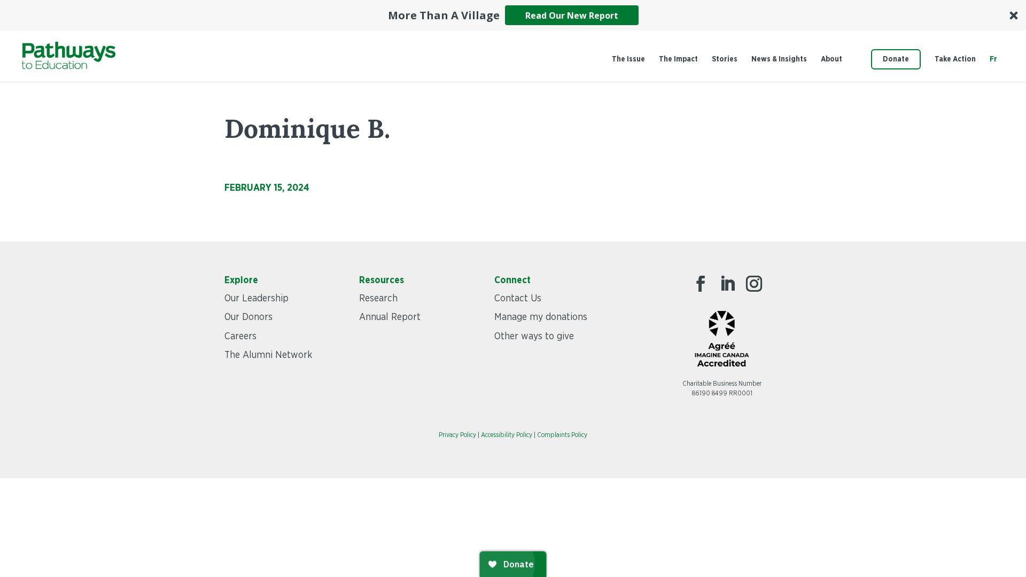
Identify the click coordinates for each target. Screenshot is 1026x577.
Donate (896, 59)
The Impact (678, 59)
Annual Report (390, 317)
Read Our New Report (571, 15)
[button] (513, 15)
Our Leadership (256, 298)
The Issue (628, 59)
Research (378, 298)
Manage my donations (540, 317)
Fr (993, 59)
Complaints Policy (562, 435)
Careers (240, 336)
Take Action (955, 59)
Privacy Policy (457, 435)
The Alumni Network (268, 355)
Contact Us (517, 298)
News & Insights (779, 59)
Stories (724, 59)
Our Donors (248, 317)
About (831, 59)
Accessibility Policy (506, 435)
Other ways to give (534, 336)
